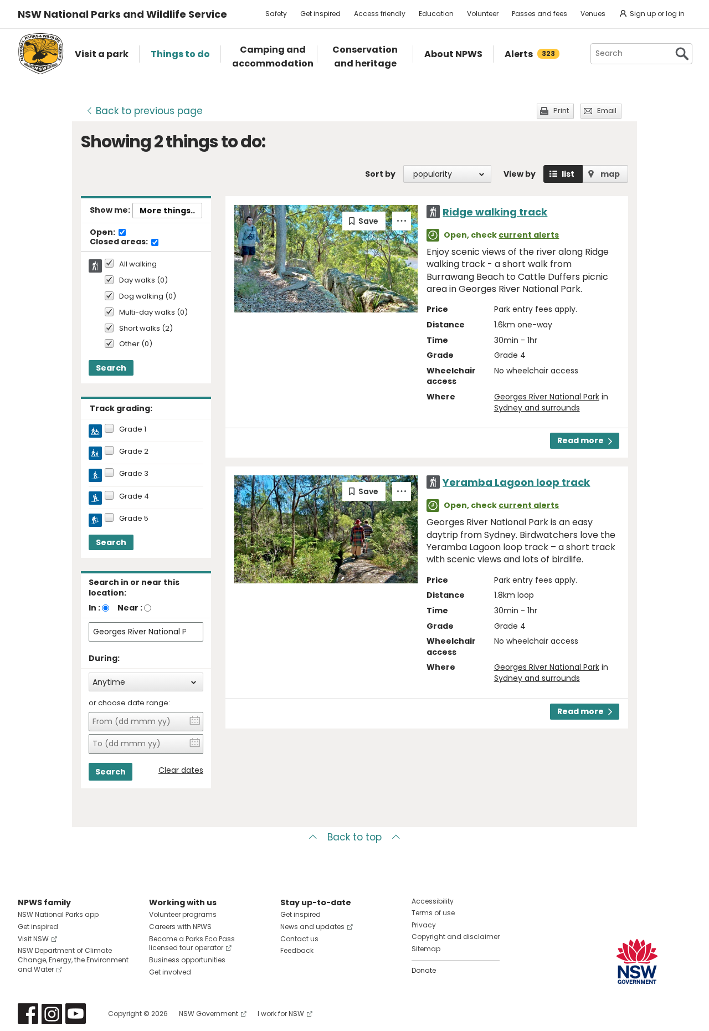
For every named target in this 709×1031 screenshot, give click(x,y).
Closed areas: (120, 242)
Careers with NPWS (180, 926)
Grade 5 (133, 519)
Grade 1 (132, 429)
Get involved (170, 972)
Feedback (297, 950)
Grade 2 (133, 451)
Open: (103, 233)
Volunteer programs (183, 914)
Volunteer (483, 13)
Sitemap (426, 948)
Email (606, 110)
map (610, 173)
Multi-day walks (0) (153, 312)
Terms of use (433, 912)
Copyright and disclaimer (456, 936)
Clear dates (180, 770)
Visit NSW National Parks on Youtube (75, 1013)
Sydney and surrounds (537, 407)
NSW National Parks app (58, 914)
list (568, 173)
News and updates (312, 926)
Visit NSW (33, 938)
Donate (424, 970)
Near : (129, 607)
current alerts (529, 234)
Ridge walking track (495, 212)
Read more (580, 440)
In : (94, 607)
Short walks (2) (146, 329)
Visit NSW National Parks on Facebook (28, 1013)
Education (436, 13)
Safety (276, 13)
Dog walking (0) (147, 296)
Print (561, 110)
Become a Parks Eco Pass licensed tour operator (192, 943)
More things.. (167, 210)
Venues (592, 13)
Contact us (299, 938)
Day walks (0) (143, 280)
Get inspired (320, 13)
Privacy (424, 925)
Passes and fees (539, 13)
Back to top (354, 837)
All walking (138, 264)
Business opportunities (187, 960)
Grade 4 (134, 496)
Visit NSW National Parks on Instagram (52, 1013)
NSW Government (208, 1013)
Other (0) (135, 344)
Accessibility (433, 901)
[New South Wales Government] (636, 961)
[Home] (41, 53)
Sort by (380, 173)
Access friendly (379, 13)
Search (111, 367)
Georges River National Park (546, 396)
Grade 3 (133, 474)
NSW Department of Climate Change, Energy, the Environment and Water (73, 960)
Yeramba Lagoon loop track (516, 482)
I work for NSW (281, 1013)
